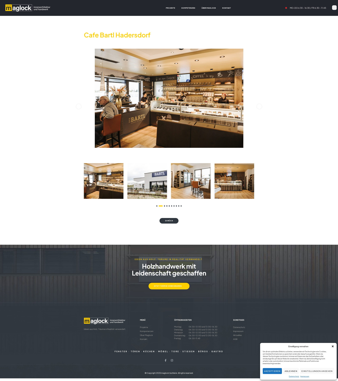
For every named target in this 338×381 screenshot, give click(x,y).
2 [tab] (159, 205)
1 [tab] (156, 205)
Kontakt (143, 339)
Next (259, 106)
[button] (332, 346)
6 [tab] (171, 205)
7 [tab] (174, 205)
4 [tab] (166, 205)
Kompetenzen (146, 331)
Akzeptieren (272, 371)
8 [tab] (176, 205)
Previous (78, 106)
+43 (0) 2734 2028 (97, 339)
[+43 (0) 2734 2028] (85, 334)
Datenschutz (294, 376)
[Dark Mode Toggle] (334, 7)
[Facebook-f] (165, 360)
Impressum (304, 376)
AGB (235, 339)
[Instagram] (172, 360)
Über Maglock (146, 335)
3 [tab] (163, 205)
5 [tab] (169, 205)
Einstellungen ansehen (317, 371)
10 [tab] (181, 205)
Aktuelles (237, 335)
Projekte (144, 327)
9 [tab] (178, 205)
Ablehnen (291, 371)
